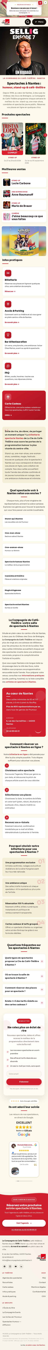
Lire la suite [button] (24, 1164)
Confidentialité (39, 1292)
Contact (42, 1282)
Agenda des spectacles (12, 1278)
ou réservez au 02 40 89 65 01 (24, 1230)
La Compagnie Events (11, 1312)
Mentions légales (38, 1287)
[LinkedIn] (21, 1266)
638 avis (28, 1130)
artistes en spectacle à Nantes (21, 682)
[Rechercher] (28, 22)
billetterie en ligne (18, 754)
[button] (45, 135)
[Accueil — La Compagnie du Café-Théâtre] (5, 22)
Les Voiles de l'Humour (12, 1317)
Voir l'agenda (22, 1223)
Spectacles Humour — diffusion (11, 1323)
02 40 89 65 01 (13, 731)
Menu (40, 22)
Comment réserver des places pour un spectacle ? (21, 990)
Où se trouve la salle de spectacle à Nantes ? (17, 976)
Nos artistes (7, 1282)
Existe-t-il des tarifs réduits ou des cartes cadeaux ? (21, 1003)
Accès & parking (9, 1296)
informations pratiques (33, 675)
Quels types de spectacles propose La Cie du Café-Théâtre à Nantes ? (22, 961)
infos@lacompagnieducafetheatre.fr (17, 1260)
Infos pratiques (9, 1292)
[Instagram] (10, 1266)
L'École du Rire (8, 1308)
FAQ (44, 1278)
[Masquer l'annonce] (45, 2)
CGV (44, 1296)
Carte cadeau (8, 1287)
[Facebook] (4, 1266)
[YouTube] (15, 1266)
